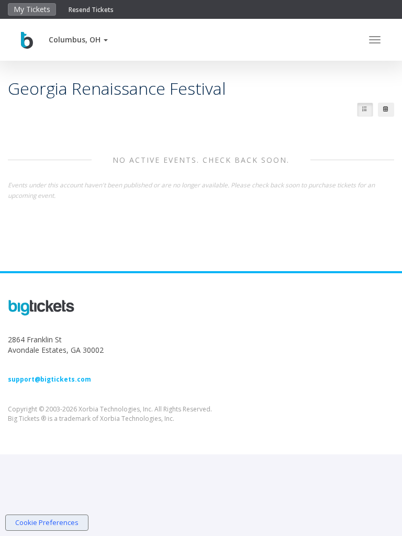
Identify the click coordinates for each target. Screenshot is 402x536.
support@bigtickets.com (49, 379)
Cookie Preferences (47, 522)
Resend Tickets (91, 9)
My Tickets (32, 9)
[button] (78, 39)
